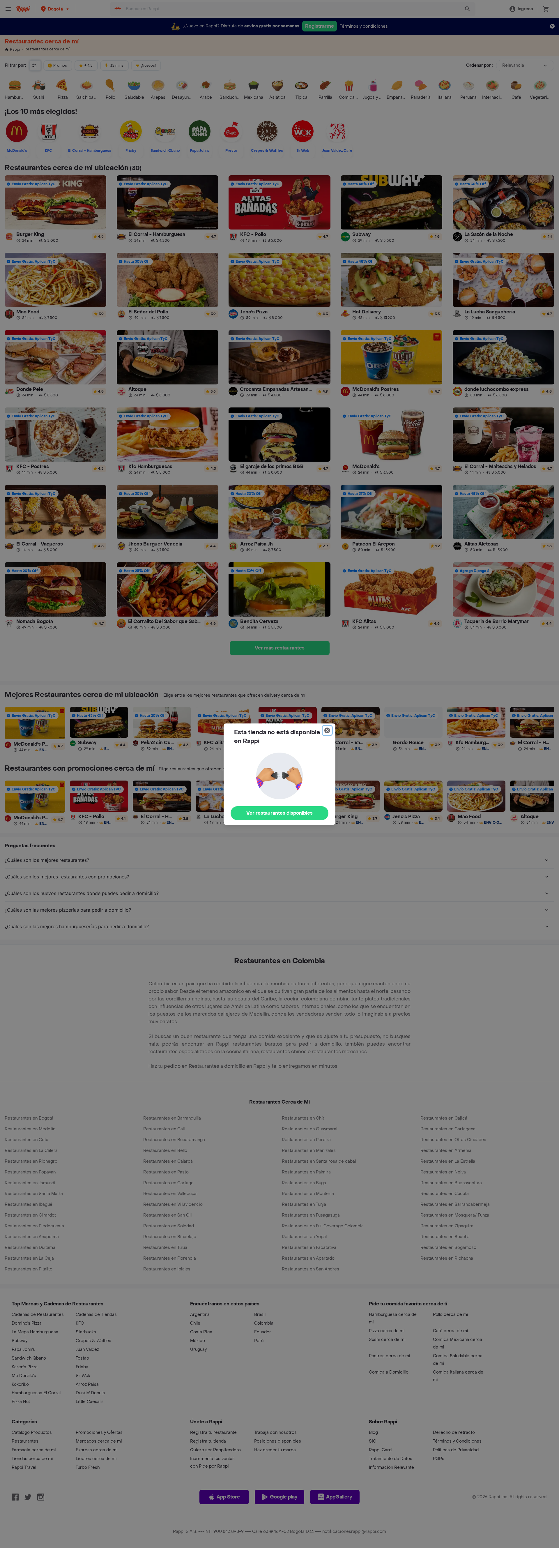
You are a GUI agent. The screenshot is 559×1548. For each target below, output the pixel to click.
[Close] (327, 730)
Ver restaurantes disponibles (279, 813)
